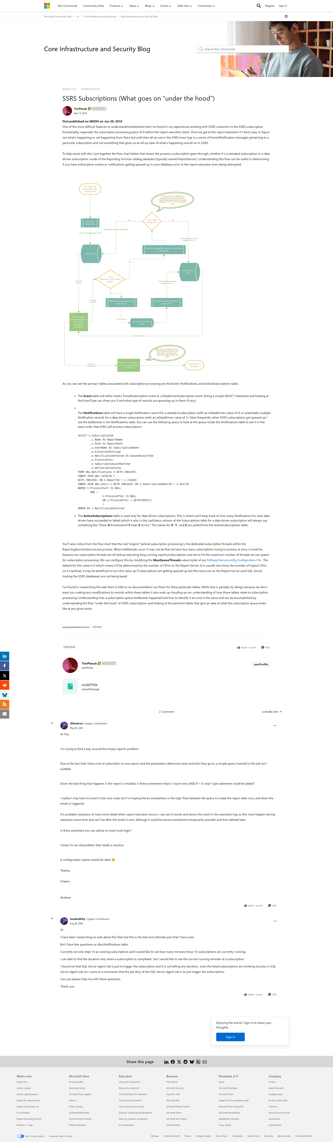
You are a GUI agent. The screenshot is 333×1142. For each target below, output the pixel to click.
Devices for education (129, 1088)
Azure (221, 1081)
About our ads (284, 1135)
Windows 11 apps (25, 1125)
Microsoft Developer (228, 1088)
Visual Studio (225, 1125)
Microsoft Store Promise (80, 1118)
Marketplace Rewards (229, 1118)
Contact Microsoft (171, 1135)
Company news (276, 1094)
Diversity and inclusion (279, 1112)
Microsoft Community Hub (57, 16)
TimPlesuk (80, 108)
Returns (72, 1100)
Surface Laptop (23, 1088)
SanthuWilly (77, 919)
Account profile (76, 1081)
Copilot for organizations (28, 1100)
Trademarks (237, 1135)
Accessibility (274, 1118)
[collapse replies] (52, 723)
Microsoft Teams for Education (133, 1094)
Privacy (188, 1135)
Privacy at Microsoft (278, 1100)
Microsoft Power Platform (178, 1106)
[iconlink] (70, 686)
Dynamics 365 (173, 1094)
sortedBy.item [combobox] (270, 711)
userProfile (261, 664)
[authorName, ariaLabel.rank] (67, 111)
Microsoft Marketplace (229, 1112)
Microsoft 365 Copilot (176, 1118)
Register (270, 6)
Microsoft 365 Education (130, 1100)
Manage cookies (203, 1135)
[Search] (258, 5)
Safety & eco (253, 1135)
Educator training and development (135, 1112)
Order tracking (75, 1106)
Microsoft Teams (174, 1112)
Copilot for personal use (28, 1106)
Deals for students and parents (133, 1118)
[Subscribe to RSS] (198, 1061)
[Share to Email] (205, 1061)
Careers (272, 1081)
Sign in (230, 1037)
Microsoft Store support (80, 1094)
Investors (273, 1106)
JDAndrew (76, 723)
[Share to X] (179, 1061)
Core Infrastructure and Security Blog (139, 16)
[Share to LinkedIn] (166, 1061)
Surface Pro (22, 1081)
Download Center (77, 1088)
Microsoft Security (174, 1088)
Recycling (268, 1135)
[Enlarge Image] (133, 279)
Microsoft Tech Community (231, 1106)
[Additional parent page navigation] (78, 16)
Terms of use (221, 1135)
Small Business (173, 1125)
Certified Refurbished (79, 1112)
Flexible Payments (77, 1125)
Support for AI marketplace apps (234, 1100)
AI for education (126, 1125)
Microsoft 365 (172, 1100)
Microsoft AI (172, 1081)
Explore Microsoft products (29, 1118)
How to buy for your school (131, 1106)
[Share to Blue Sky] (192, 1061)
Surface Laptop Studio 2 (28, 1094)
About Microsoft (276, 1088)
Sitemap (155, 1135)
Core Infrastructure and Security (100, 16)
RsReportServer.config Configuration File (234, 560)
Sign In (283, 6)
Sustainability (275, 1125)
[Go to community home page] (47, 6)
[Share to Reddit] (185, 1061)
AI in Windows (23, 1112)
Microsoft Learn (226, 1094)
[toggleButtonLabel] (286, 16)
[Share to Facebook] (173, 1061)
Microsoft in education (129, 1081)
